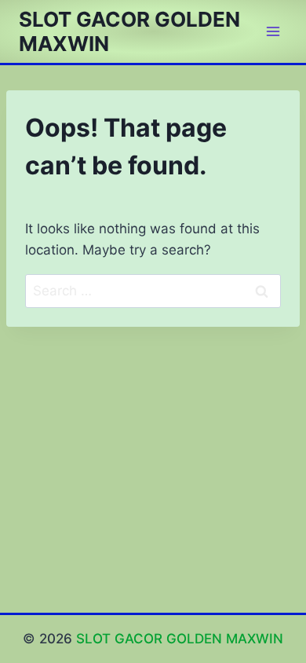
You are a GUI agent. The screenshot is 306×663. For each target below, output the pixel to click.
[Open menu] (272, 31)
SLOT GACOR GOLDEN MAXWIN (179, 639)
